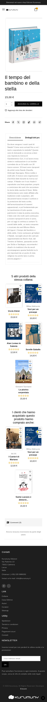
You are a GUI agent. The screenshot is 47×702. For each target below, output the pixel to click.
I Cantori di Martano (14, 458)
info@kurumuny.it (23, 578)
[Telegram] (40, 122)
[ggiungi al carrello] (20, 293)
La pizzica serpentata (23, 391)
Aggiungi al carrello (28, 104)
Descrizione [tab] (15, 138)
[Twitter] (18, 122)
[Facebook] (13, 122)
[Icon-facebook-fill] (4, 586)
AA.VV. (14, 454)
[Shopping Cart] (35, 9)
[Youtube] (9, 586)
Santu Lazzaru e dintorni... (23, 498)
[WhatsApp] (34, 122)
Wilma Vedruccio (33, 306)
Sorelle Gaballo (33, 349)
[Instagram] (24, 122)
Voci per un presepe (33, 310)
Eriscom (23, 689)
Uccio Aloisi (14, 311)
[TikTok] (29, 122)
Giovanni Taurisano (23, 387)
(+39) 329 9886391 (18, 574)
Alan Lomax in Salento (14, 344)
